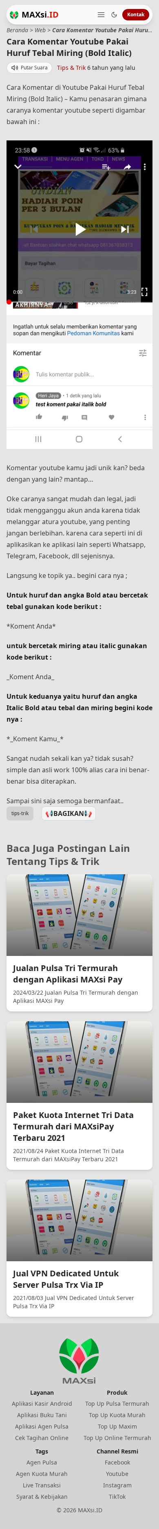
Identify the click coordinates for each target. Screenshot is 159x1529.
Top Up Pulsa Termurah (117, 1403)
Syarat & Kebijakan (42, 1496)
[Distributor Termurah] (14, 15)
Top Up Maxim (117, 1426)
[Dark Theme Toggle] (114, 14)
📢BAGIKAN (68, 813)
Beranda (17, 30)
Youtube (117, 1474)
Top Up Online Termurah (117, 1438)
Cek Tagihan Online (41, 1438)
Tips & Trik (71, 67)
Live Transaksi (42, 1485)
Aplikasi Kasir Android (42, 1403)
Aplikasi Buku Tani (42, 1415)
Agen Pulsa (41, 1462)
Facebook (117, 1462)
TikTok (117, 1496)
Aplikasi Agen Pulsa (41, 1426)
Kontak (135, 14)
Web (40, 30)
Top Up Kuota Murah (117, 1415)
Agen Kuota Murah (42, 1474)
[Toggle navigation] (101, 14)
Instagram (117, 1485)
